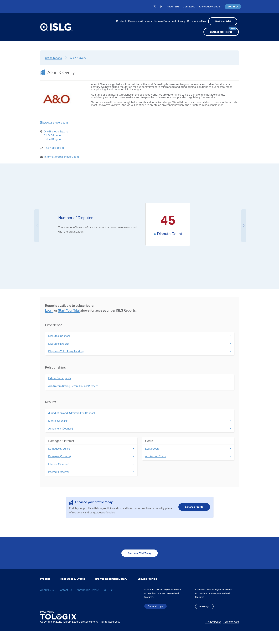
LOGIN (231, 6)
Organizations (53, 58)
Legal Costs (152, 448)
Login (49, 310)
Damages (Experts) (59, 456)
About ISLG (173, 6)
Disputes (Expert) (58, 343)
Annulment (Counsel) (60, 428)
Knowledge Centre (209, 6)
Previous (36, 225)
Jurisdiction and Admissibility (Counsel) (71, 413)
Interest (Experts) (58, 471)
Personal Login (155, 606)
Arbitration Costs (155, 456)
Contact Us (189, 6)
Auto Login (204, 606)
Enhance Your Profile (222, 30)
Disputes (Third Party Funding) (66, 351)
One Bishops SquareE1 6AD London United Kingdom (56, 135)
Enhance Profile (194, 506)
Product (121, 21)
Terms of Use (231, 621)
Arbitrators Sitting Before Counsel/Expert (73, 386)
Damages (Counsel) (59, 448)
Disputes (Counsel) (59, 335)
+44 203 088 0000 (54, 148)
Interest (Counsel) (58, 464)
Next (243, 225)
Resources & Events (140, 21)
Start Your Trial (223, 21)
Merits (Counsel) (57, 420)
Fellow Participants (59, 378)
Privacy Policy (213, 621)
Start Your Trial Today (139, 553)
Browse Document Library (169, 21)
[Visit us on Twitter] (155, 6)
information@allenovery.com (61, 156)
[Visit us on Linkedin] (161, 6)
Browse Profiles (196, 21)
